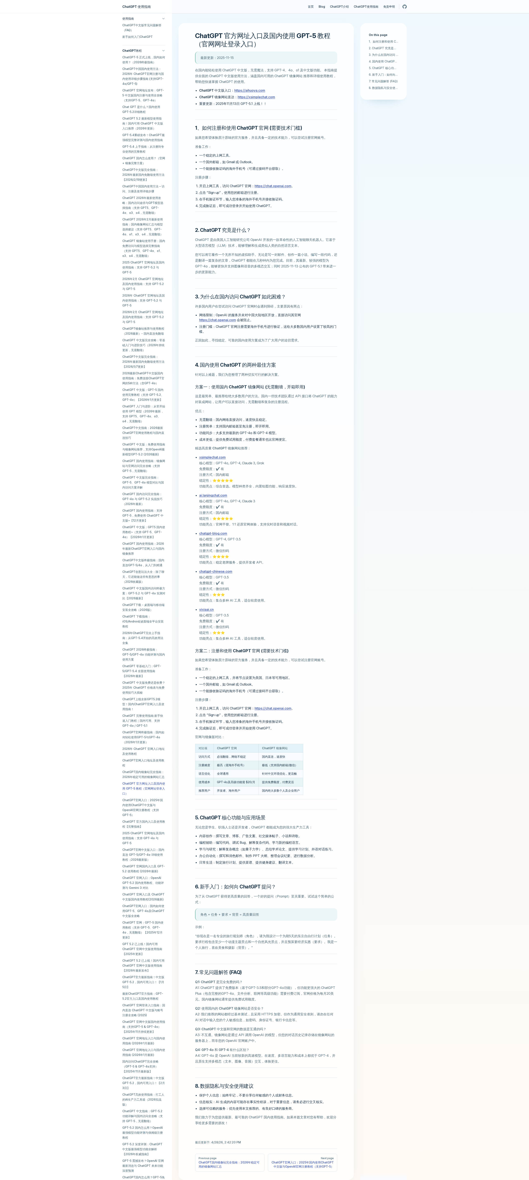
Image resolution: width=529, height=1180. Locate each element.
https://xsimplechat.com (256, 97)
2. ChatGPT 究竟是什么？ (383, 48)
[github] (404, 6)
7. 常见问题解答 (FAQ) (383, 81)
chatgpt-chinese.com (215, 571)
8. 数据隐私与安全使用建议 (383, 88)
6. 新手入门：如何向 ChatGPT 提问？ (383, 74)
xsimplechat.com (212, 457)
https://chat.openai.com (273, 186)
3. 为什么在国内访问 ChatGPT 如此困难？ (383, 54)
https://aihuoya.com (249, 90)
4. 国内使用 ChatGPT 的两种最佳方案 (383, 61)
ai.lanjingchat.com (213, 495)
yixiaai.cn (206, 609)
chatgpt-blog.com (213, 533)
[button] (143, 18)
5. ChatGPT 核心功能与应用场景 (383, 68)
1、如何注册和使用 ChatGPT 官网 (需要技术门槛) (383, 41)
